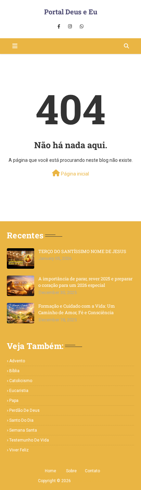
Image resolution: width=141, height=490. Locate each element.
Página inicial (74, 174)
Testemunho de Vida (29, 440)
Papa (13, 400)
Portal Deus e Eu (70, 11)
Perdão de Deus (24, 410)
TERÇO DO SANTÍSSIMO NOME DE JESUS (82, 251)
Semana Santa (23, 430)
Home (50, 470)
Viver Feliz (19, 450)
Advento (17, 361)
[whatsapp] (81, 26)
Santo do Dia (21, 420)
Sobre (71, 470)
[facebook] (59, 26)
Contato (92, 470)
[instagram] (70, 26)
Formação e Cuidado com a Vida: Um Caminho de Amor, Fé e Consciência (76, 309)
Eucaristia (18, 390)
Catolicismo (20, 380)
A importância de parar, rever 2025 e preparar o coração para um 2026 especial (85, 282)
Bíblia (14, 370)
